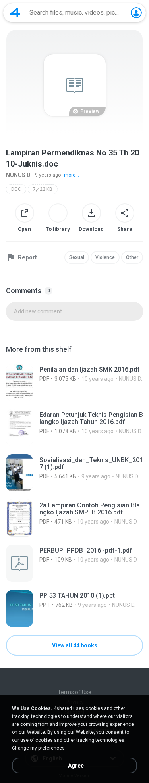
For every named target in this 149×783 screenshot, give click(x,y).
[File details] (74, 382)
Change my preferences (38, 748)
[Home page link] (15, 13)
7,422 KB (42, 189)
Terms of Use (74, 692)
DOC (16, 189)
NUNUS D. (19, 175)
